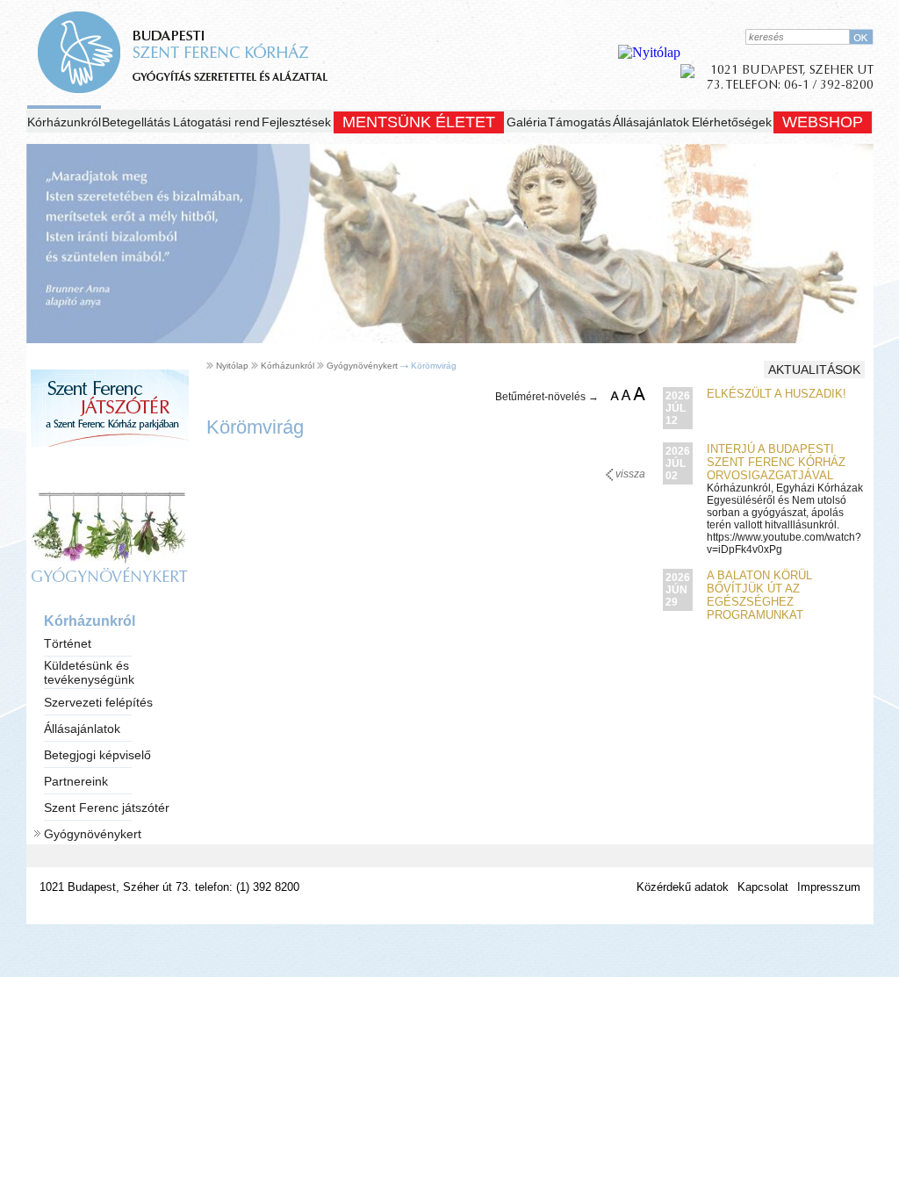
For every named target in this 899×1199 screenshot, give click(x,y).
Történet (67, 643)
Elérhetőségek (732, 122)
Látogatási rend (216, 122)
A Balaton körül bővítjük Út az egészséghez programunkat (759, 595)
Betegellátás (136, 122)
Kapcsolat (762, 887)
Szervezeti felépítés (98, 702)
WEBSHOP (822, 122)
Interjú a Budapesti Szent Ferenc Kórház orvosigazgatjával (776, 462)
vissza (629, 474)
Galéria (527, 122)
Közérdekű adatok (682, 887)
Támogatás (579, 122)
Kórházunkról (64, 122)
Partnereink (76, 781)
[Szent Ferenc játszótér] (110, 463)
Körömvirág (434, 365)
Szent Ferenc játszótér (106, 808)
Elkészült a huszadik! (776, 393)
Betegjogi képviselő (97, 755)
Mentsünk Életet (418, 122)
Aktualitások (814, 370)
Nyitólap (232, 365)
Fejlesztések (296, 122)
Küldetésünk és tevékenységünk (89, 672)
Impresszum (828, 887)
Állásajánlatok (651, 122)
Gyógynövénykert (92, 834)
